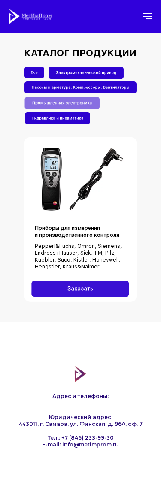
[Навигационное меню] (147, 16)
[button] (80, 288)
